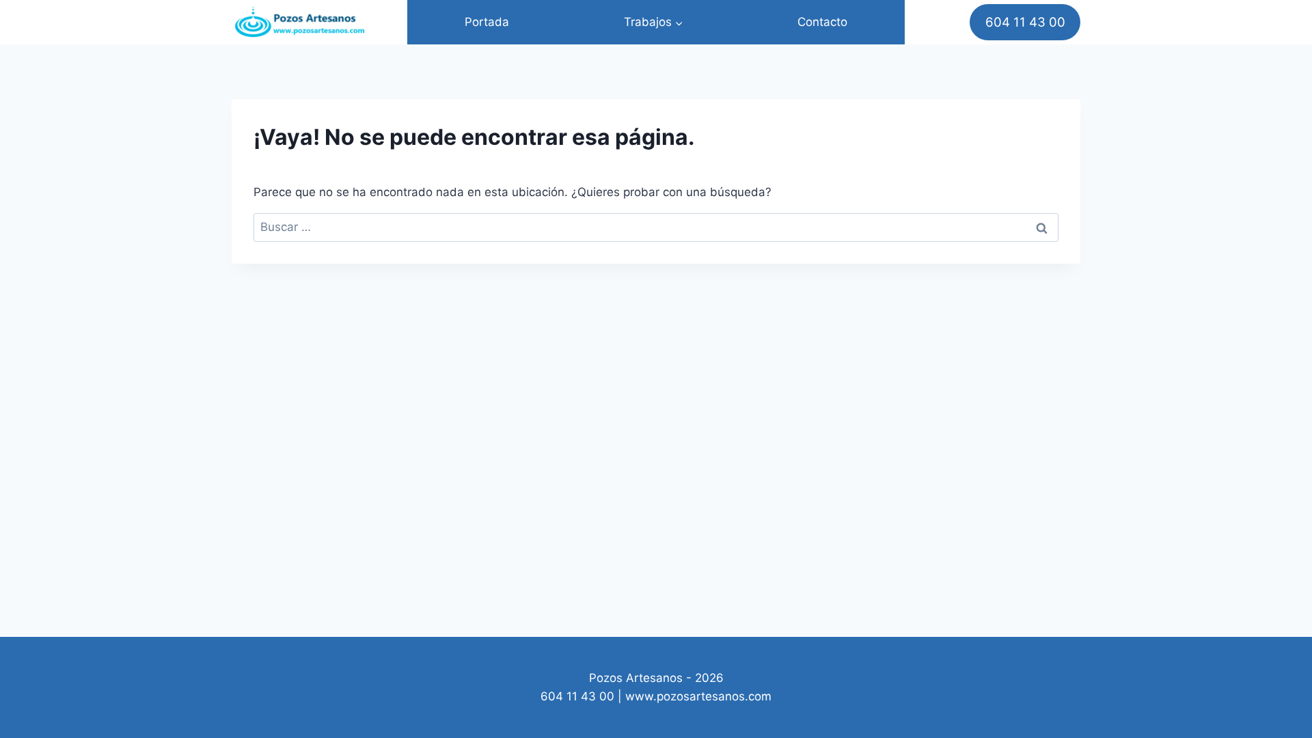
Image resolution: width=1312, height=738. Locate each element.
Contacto (822, 22)
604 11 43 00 (1025, 22)
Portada (487, 22)
